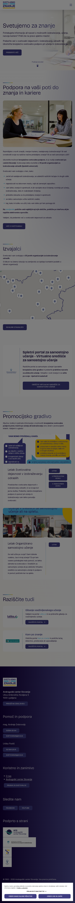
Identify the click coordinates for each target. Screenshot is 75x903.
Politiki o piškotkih (22, 888)
